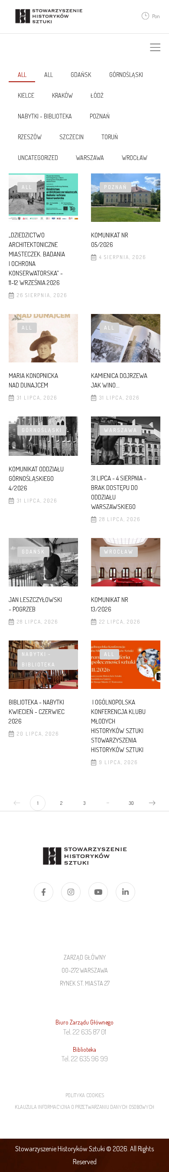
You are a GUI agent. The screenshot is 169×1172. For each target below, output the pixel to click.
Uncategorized (38, 157)
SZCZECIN (71, 137)
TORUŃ (109, 137)
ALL (48, 74)
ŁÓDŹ (97, 95)
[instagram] (71, 892)
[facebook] (43, 892)
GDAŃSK (81, 74)
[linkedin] (125, 892)
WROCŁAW (134, 157)
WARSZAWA (90, 157)
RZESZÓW (30, 137)
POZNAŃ (100, 116)
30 (131, 803)
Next (152, 803)
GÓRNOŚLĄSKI (126, 74)
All (22, 74)
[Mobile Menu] (155, 47)
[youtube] (98, 892)
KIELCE (26, 95)
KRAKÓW (62, 95)
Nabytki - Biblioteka (45, 116)
